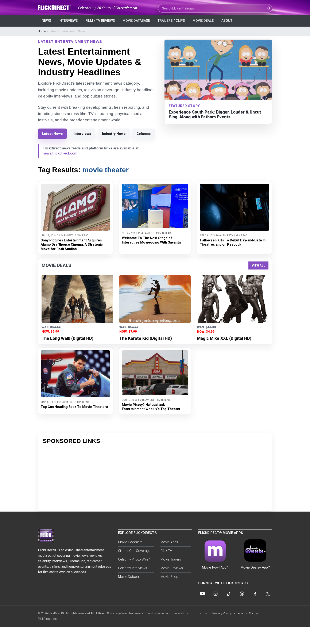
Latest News (52, 134)
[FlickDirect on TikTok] (228, 593)
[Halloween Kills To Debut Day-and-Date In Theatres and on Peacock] (234, 186)
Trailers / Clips (171, 21)
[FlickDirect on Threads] (241, 593)
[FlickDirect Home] (55, 7)
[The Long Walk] (77, 299)
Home (42, 31)
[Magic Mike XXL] (232, 299)
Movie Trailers (170, 559)
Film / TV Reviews (100, 21)
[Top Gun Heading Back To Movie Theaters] (75, 353)
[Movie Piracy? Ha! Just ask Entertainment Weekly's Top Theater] (155, 353)
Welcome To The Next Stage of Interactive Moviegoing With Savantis (152, 240)
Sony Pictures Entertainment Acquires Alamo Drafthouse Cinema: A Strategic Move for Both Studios (72, 244)
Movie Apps (169, 542)
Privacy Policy (221, 613)
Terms (202, 613)
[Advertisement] (155, 477)
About (226, 21)
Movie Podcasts (130, 542)
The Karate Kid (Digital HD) (145, 338)
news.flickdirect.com (60, 153)
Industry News (113, 134)
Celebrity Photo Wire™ (134, 559)
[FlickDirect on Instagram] (215, 593)
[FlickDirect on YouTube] (202, 593)
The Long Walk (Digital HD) (67, 338)
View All (258, 265)
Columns (143, 134)
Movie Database (136, 21)
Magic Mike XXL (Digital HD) (224, 338)
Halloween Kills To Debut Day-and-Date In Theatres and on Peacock (233, 242)
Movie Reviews (171, 568)
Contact (254, 613)
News (46, 21)
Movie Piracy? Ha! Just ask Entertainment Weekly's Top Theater (151, 407)
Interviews (68, 21)
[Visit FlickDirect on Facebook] (255, 593)
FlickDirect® (100, 613)
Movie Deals (203, 21)
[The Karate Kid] (155, 299)
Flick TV (166, 551)
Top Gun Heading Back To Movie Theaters (74, 407)
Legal (240, 613)
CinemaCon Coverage (134, 551)
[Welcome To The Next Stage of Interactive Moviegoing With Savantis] (155, 186)
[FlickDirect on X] (268, 593)
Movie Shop (169, 577)
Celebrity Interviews (132, 568)
